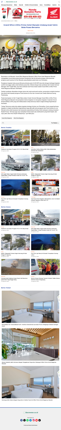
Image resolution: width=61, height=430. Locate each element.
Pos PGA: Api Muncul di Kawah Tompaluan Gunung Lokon (14, 199)
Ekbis (16, 20)
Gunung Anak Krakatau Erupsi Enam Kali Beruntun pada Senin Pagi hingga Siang (14, 279)
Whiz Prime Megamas (19, 118)
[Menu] (1, 2)
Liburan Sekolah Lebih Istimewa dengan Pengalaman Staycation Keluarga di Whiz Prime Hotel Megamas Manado (29, 363)
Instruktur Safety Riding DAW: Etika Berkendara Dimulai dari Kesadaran (43, 150)
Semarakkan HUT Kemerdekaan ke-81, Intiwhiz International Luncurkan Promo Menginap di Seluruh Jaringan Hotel (30, 325)
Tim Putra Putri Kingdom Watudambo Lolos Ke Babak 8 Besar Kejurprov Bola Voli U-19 (45, 199)
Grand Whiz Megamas (7, 118)
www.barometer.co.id (7, 20)
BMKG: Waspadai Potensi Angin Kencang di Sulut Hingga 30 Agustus (44, 174)
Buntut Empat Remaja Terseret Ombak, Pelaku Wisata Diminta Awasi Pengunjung (45, 279)
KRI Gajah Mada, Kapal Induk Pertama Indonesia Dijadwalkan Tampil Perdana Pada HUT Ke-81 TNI (14, 174)
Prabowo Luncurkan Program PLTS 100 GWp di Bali (14, 149)
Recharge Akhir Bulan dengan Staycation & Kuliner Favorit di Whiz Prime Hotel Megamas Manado (27, 400)
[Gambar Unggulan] (30, 73)
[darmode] (59, 2)
